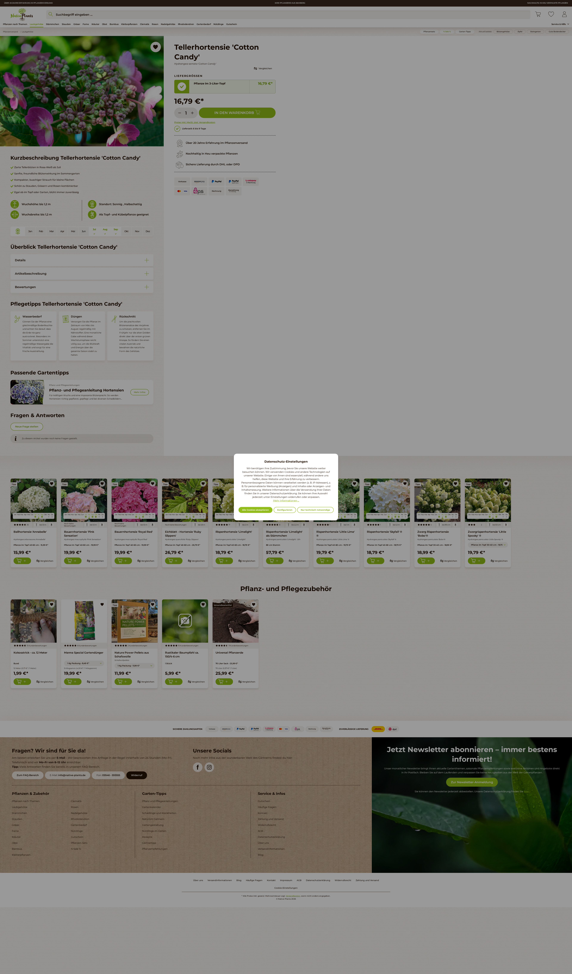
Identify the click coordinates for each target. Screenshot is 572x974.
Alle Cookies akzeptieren (255, 510)
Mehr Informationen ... (286, 500)
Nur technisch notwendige (315, 510)
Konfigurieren (284, 510)
